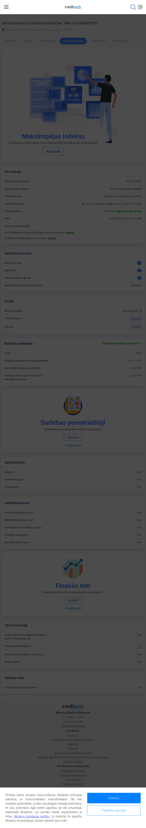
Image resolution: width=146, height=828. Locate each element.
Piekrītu (113, 798)
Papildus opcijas (114, 810)
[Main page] (73, 7)
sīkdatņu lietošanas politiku (32, 816)
